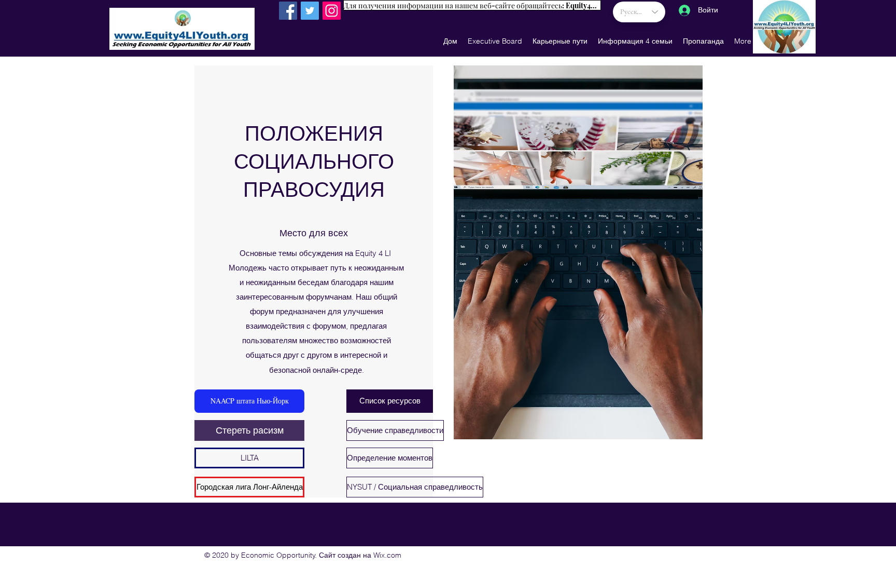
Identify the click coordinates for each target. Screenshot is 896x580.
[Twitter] (310, 11)
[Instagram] (332, 11)
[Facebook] (288, 11)
